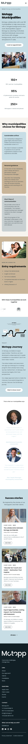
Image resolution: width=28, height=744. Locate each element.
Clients (4, 676)
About (4, 671)
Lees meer (8, 543)
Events (4, 697)
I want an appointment (14, 45)
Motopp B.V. (5, 706)
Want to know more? (14, 390)
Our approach (6, 673)
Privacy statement (7, 736)
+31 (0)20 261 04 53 (7, 716)
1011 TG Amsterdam (8, 711)
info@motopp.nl (7, 713)
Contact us (5, 725)
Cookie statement (18, 736)
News (3, 681)
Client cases (5, 692)
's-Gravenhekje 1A (7, 708)
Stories (4, 694)
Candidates (5, 678)
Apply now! (5, 689)
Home (3, 9)
